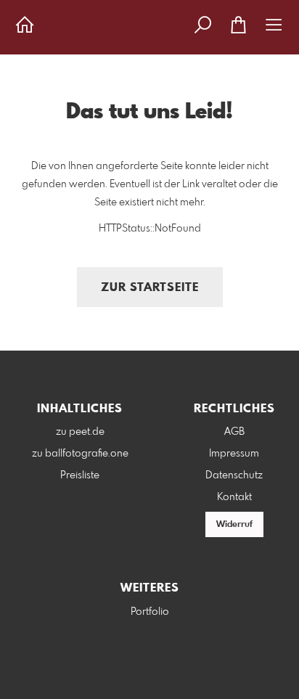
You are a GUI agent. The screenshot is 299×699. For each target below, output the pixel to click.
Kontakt (234, 497)
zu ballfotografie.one (80, 454)
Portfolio (150, 612)
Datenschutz (234, 475)
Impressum (234, 454)
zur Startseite (150, 288)
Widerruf (234, 524)
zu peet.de (80, 432)
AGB (234, 432)
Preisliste (79, 475)
